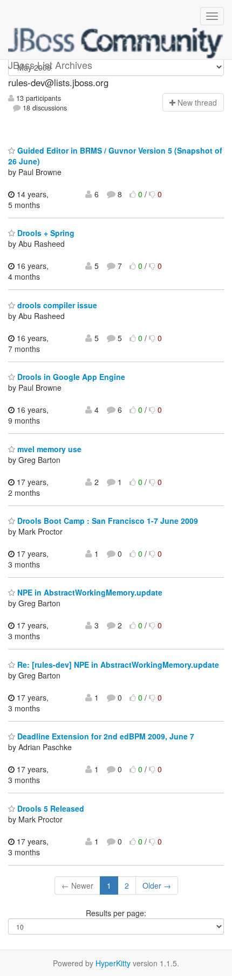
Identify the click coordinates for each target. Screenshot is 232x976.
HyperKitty (113, 963)
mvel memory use (48, 449)
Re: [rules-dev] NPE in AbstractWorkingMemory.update (117, 664)
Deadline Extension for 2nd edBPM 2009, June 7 (104, 736)
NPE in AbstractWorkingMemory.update (88, 592)
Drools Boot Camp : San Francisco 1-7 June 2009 (106, 520)
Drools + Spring (44, 232)
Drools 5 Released (49, 808)
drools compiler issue (56, 305)
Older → (156, 885)
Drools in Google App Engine (70, 376)
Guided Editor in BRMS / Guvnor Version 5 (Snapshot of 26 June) (115, 156)
